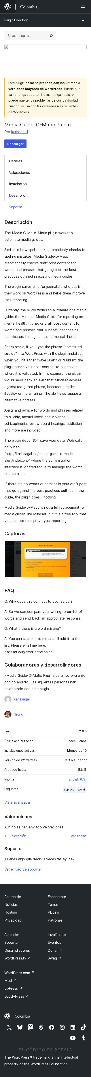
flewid (18, 714)
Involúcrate (57, 934)
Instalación (18, 184)
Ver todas (79, 836)
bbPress (13, 988)
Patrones (55, 920)
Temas (53, 904)
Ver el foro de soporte (22, 869)
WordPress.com (19, 973)
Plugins (53, 912)
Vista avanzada (17, 802)
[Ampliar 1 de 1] (80, 547)
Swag (54, 958)
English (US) (78, 779)
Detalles (15, 161)
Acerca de (12, 897)
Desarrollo (17, 195)
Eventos (54, 942)
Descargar (15, 144)
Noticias (11, 904)
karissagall (19, 131)
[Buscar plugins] (51, 35)
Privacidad (13, 920)
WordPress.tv (17, 958)
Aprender (11, 934)
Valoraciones (19, 172)
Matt (10, 980)
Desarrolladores (17, 950)
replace (69, 789)
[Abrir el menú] (84, 6)
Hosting (10, 912)
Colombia (22, 1016)
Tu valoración (15, 836)
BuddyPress (16, 996)
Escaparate (57, 897)
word (81, 789)
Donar (55, 950)
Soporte (15, 207)
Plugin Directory (16, 20)
